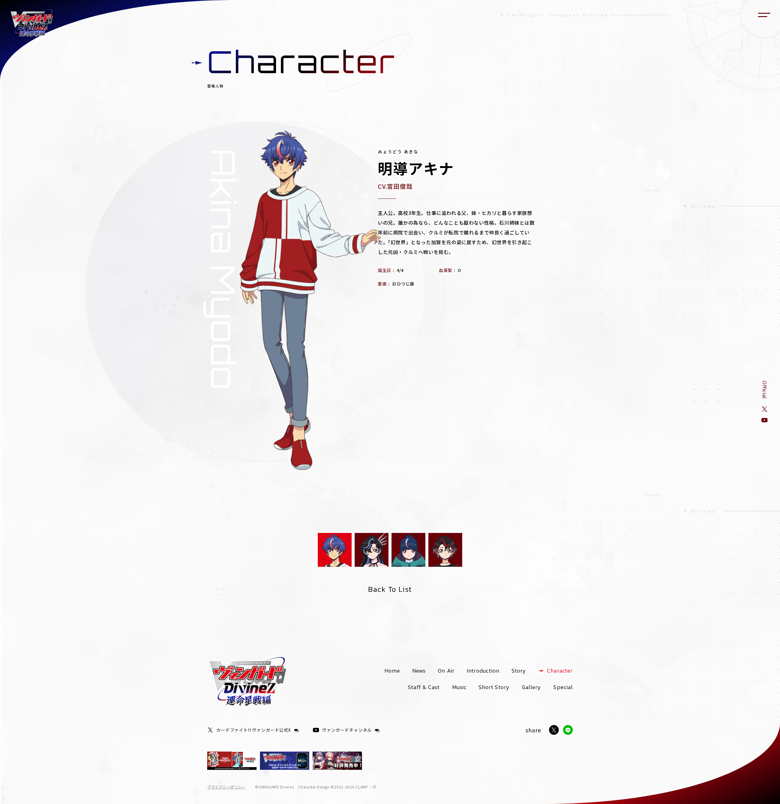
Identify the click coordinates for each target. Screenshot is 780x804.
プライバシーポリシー (226, 787)
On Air (446, 670)
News (419, 670)
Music (459, 687)
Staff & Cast (424, 687)
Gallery (531, 687)
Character (560, 670)
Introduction (483, 670)
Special (563, 687)
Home (392, 670)
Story (519, 670)
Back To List (390, 589)
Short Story (494, 687)
